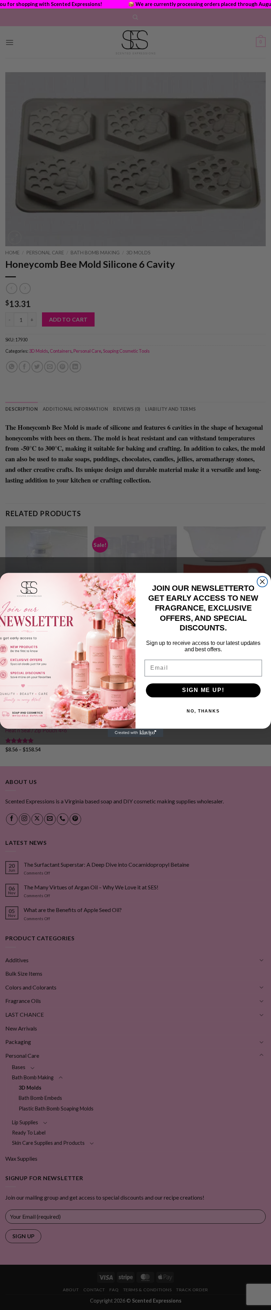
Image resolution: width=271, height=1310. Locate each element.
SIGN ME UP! (203, 690)
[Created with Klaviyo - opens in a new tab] (135, 733)
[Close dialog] (262, 581)
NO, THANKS (203, 711)
